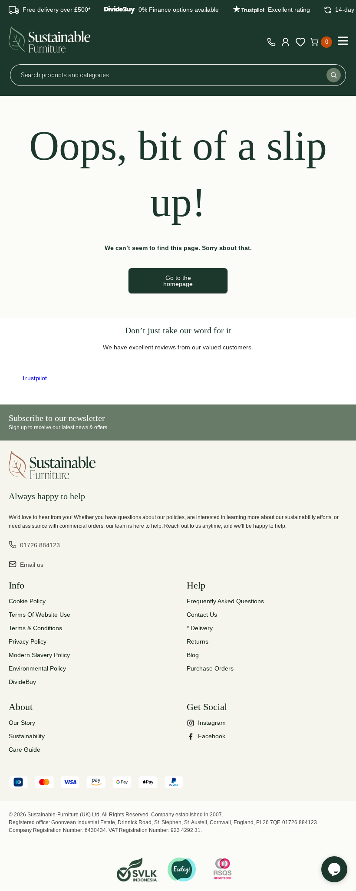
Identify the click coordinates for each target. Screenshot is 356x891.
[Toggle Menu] (343, 40)
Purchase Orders (210, 668)
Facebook (211, 736)
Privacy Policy (27, 641)
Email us (31, 564)
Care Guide (24, 749)
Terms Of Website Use (39, 614)
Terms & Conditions (35, 628)
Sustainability (27, 736)
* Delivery (200, 628)
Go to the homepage (178, 280)
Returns (197, 641)
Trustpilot (34, 378)
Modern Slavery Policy (39, 654)
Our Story (22, 722)
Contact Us (202, 614)
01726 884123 (40, 545)
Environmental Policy (37, 668)
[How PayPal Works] (174, 783)
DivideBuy (22, 681)
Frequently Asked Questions (225, 601)
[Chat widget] (334, 869)
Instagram (212, 722)
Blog (193, 654)
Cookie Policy (27, 601)
